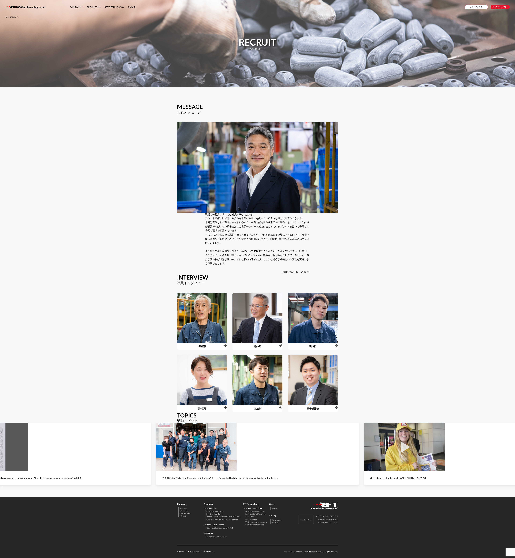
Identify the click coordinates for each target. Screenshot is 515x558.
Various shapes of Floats (216, 536)
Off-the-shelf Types (214, 511)
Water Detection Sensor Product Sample (223, 516)
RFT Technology (251, 504)
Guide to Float (251, 516)
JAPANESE (501, 7)
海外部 (257, 346)
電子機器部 (313, 408)
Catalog (273, 515)
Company (182, 504)
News (272, 504)
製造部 (202, 346)
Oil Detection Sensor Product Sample (222, 519)
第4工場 (202, 408)
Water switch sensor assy (256, 522)
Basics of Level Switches (255, 514)
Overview (184, 511)
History (183, 516)
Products (208, 504)
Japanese (210, 551)
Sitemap (180, 551)
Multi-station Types (214, 514)
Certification (185, 513)
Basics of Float (251, 519)
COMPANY (75, 7)
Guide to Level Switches (255, 511)
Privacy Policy (193, 551)
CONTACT (476, 7)
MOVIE (131, 7)
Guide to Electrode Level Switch (219, 528)
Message (183, 508)
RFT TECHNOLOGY (114, 7)
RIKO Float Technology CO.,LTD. (25, 7)
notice (274, 508)
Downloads (276, 520)
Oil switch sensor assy (254, 524)
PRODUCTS (93, 7)
